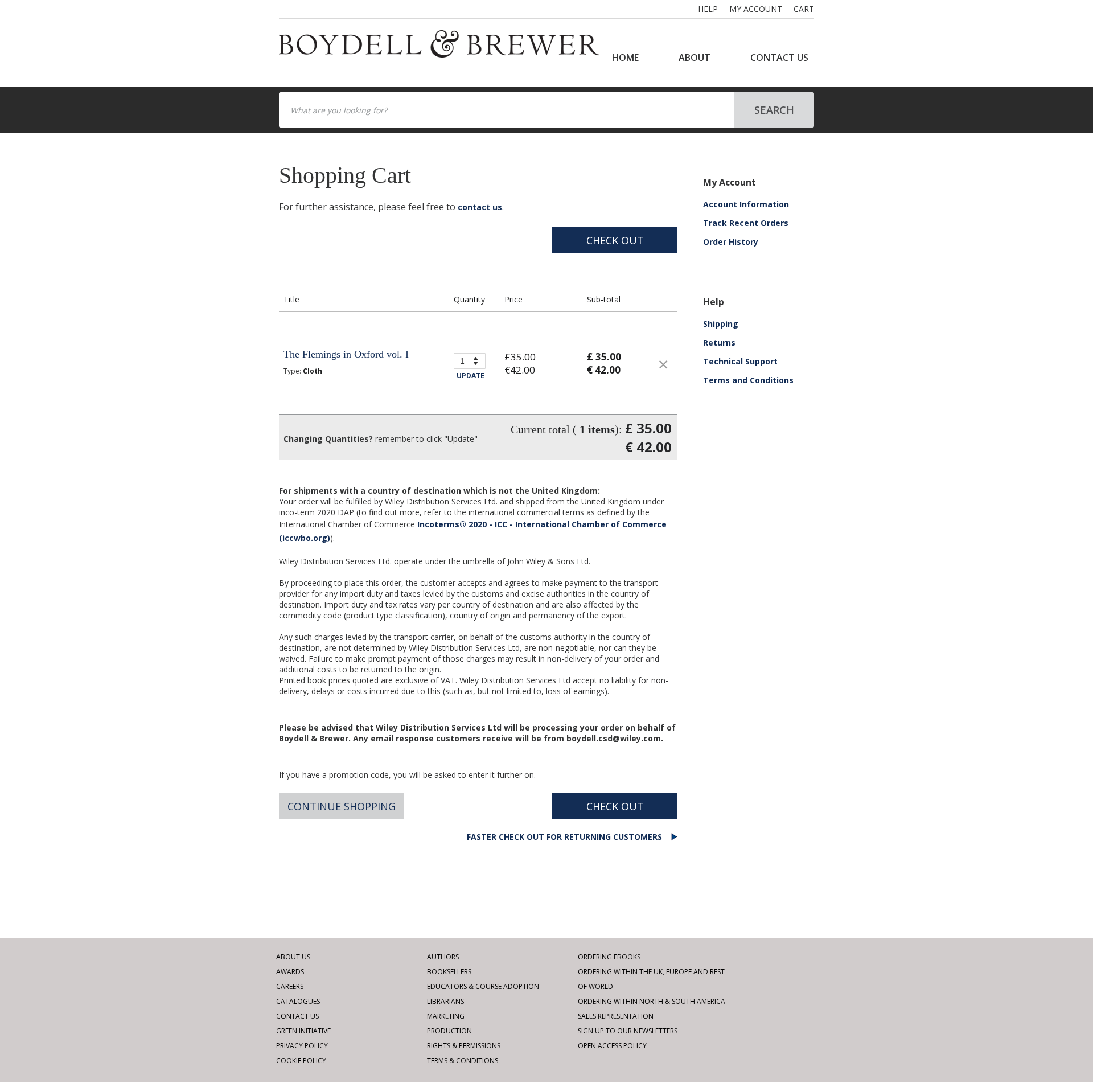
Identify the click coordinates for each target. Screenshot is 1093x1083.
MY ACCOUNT (755, 8)
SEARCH (774, 110)
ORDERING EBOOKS (609, 957)
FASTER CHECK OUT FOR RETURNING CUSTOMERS (565, 836)
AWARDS (290, 972)
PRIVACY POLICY (302, 1046)
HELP (708, 8)
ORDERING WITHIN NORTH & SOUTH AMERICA (651, 1001)
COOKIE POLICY (301, 1060)
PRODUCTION (449, 1031)
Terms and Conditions (748, 380)
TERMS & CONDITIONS (462, 1060)
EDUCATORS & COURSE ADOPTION (483, 986)
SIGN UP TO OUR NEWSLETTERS (627, 1031)
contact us (480, 207)
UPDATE (470, 375)
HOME (625, 57)
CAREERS (289, 986)
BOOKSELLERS (449, 972)
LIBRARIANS (445, 1001)
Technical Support (740, 361)
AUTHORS (443, 957)
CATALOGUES (298, 1001)
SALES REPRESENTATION (616, 1016)
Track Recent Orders (745, 223)
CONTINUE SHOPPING (341, 806)
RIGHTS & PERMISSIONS (463, 1046)
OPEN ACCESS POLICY (612, 1046)
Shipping (720, 323)
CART (804, 8)
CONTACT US (779, 57)
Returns (719, 342)
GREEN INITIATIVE (303, 1031)
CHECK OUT (615, 240)
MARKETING (446, 1016)
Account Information (746, 204)
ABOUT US (293, 957)
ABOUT (694, 57)
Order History (730, 241)
